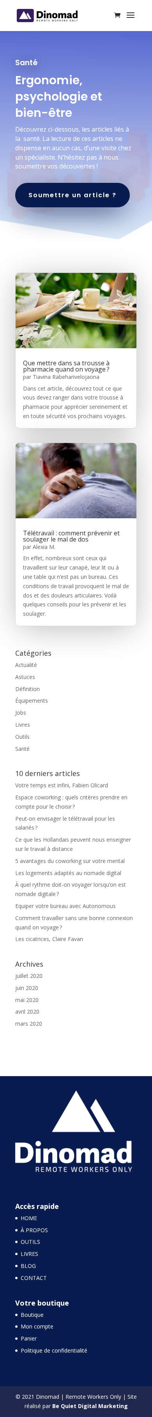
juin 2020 (26, 988)
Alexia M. (44, 546)
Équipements (31, 700)
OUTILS (30, 1241)
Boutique (32, 1314)
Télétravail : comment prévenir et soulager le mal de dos (71, 536)
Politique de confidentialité (54, 1350)
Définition (27, 689)
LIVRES (29, 1253)
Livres (22, 724)
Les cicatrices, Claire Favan (49, 939)
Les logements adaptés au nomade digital (68, 873)
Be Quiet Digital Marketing (90, 1406)
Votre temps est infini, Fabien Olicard (61, 785)
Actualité (26, 665)
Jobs (20, 712)
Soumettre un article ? (72, 195)
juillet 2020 (28, 975)
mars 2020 (28, 1023)
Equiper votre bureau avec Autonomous (65, 906)
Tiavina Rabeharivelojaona (66, 376)
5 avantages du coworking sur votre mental (70, 861)
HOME (29, 1218)
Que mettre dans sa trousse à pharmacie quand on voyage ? (66, 366)
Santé (22, 748)
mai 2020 (27, 1000)
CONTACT (34, 1278)
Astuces (25, 677)
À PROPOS (34, 1230)
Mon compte (37, 1326)
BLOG (28, 1265)
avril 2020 (27, 1011)
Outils (22, 736)
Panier (29, 1338)
